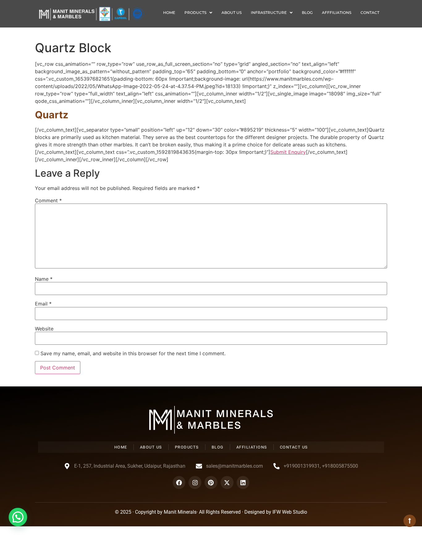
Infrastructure (269, 12)
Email (43, 303)
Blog (307, 12)
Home (169, 12)
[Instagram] (194, 482)
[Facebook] (179, 482)
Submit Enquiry (288, 152)
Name (44, 278)
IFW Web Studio (289, 512)
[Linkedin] (243, 482)
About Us (232, 12)
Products (195, 12)
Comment (48, 200)
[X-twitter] (227, 482)
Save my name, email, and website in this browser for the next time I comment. (133, 353)
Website (44, 328)
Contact (370, 12)
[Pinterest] (211, 482)
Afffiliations (336, 12)
